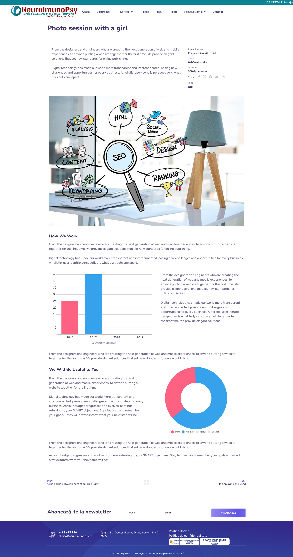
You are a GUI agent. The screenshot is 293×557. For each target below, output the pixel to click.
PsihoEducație (193, 11)
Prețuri (159, 11)
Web (190, 86)
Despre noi (103, 11)
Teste (174, 11)
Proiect (144, 11)
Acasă (86, 11)
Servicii (125, 11)
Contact (218, 11)
